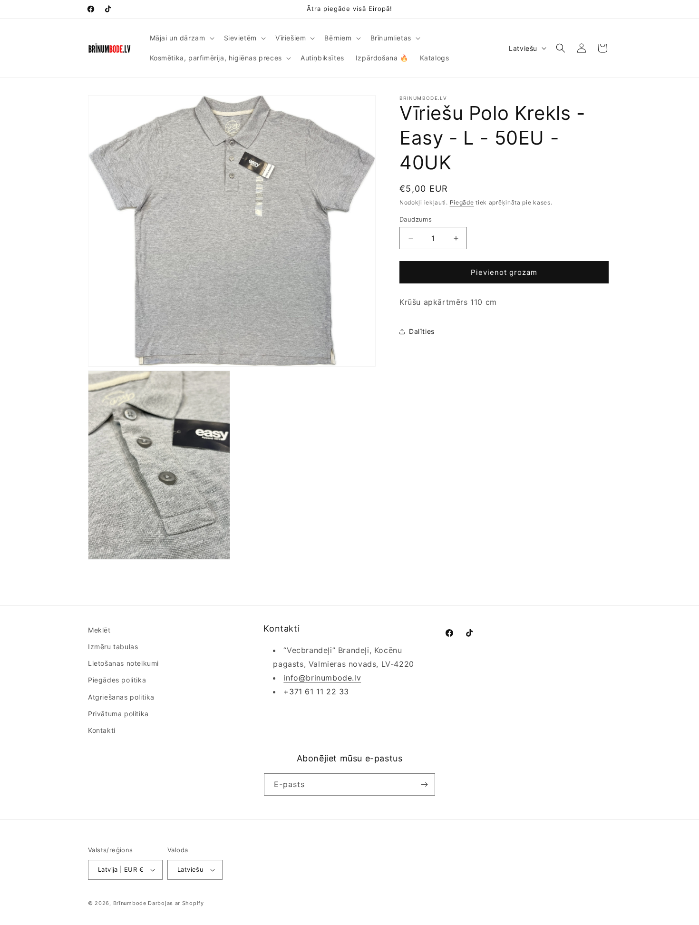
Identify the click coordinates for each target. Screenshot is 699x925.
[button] (181, 38)
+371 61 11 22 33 (316, 691)
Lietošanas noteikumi (123, 663)
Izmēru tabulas (113, 647)
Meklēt (99, 630)
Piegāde (462, 202)
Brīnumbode (129, 903)
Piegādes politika (117, 680)
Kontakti (102, 730)
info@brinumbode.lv (322, 677)
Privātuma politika (118, 714)
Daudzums (415, 219)
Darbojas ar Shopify (176, 903)
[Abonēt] (424, 784)
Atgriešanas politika (121, 697)
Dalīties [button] (422, 331)
